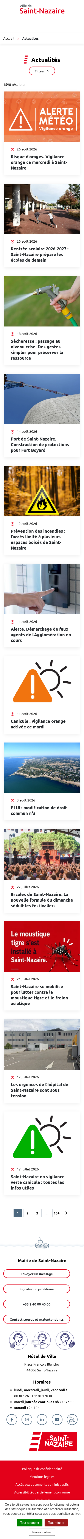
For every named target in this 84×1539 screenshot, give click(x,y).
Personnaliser (42, 1532)
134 (56, 1213)
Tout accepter (29, 1522)
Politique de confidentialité (42, 1469)
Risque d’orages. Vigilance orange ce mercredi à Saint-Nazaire (39, 162)
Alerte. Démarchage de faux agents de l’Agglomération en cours (41, 634)
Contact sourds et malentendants (37, 1319)
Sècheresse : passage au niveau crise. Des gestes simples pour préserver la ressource (37, 349)
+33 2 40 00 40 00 (36, 1304)
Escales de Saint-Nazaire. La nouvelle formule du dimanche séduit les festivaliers (42, 899)
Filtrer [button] (40, 71)
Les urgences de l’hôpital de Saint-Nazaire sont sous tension (39, 1090)
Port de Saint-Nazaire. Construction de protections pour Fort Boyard (40, 444)
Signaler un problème (37, 1288)
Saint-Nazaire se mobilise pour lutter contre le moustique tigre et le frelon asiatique (39, 995)
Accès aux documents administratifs (42, 1484)
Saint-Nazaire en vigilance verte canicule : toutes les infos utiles (38, 1182)
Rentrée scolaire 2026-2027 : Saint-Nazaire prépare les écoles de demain (39, 254)
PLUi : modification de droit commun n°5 (39, 810)
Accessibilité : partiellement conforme (42, 1492)
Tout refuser (56, 1522)
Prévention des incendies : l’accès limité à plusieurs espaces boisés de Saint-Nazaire (38, 539)
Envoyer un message (37, 1273)
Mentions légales (42, 1476)
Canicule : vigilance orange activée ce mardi (38, 724)
